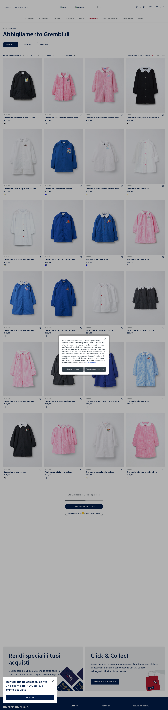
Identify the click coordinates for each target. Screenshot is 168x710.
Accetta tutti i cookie (95, 369)
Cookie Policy (90, 362)
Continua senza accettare (105, 339)
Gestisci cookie (73, 369)
